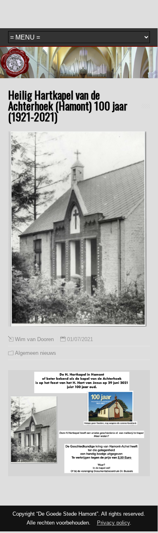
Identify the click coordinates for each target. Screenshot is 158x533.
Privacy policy (113, 523)
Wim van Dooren (34, 339)
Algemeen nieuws (35, 353)
